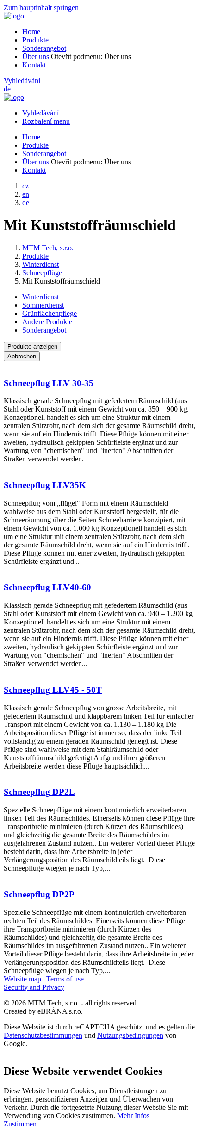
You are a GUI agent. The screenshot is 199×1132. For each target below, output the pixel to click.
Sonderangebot (44, 48)
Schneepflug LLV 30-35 (48, 383)
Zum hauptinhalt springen (41, 8)
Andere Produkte (47, 322)
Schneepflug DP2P (39, 894)
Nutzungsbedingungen (130, 1035)
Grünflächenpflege (49, 313)
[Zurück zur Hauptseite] (14, 16)
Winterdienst (40, 297)
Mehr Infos (133, 1116)
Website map (22, 979)
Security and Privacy (34, 987)
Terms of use (65, 979)
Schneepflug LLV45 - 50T (53, 690)
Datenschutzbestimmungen (43, 1035)
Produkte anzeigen (32, 346)
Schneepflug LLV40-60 (47, 587)
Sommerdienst (43, 305)
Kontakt (34, 65)
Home (31, 32)
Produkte (35, 40)
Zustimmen (20, 1124)
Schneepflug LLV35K (45, 485)
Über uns (35, 57)
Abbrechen (21, 356)
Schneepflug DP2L (39, 792)
